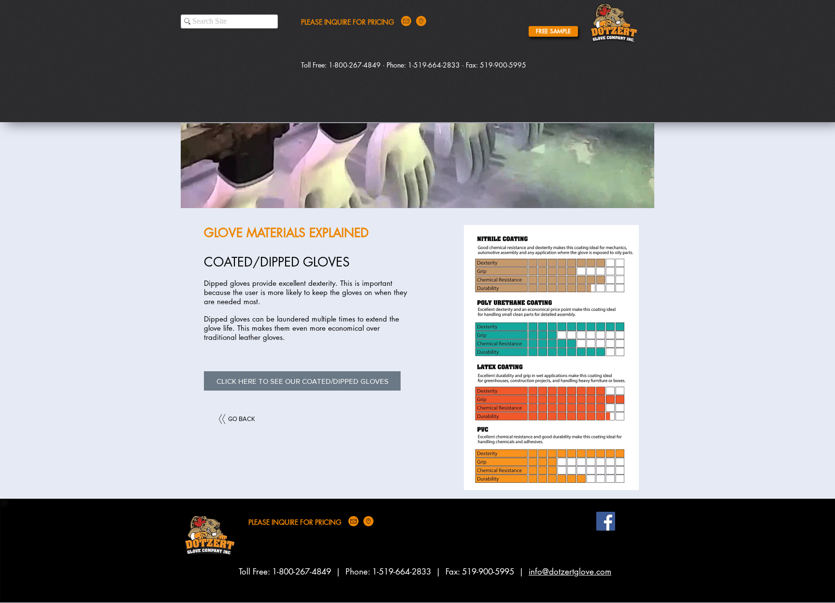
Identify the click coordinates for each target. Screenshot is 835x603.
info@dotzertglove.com (570, 571)
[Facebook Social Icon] (605, 521)
